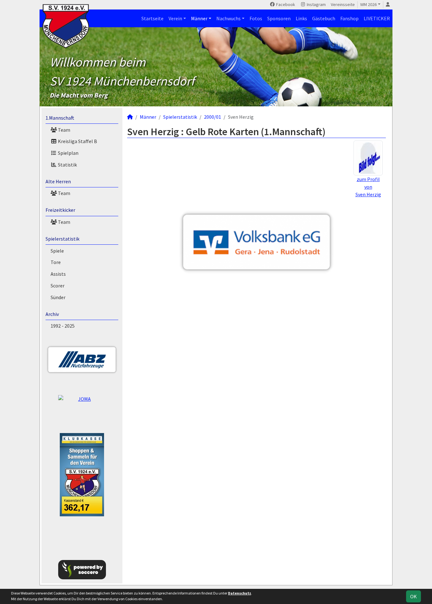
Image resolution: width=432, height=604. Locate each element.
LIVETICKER (377, 18)
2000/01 (212, 117)
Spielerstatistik (62, 239)
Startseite (152, 18)
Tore (56, 262)
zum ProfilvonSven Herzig (368, 187)
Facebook (285, 4)
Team (63, 130)
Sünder (58, 297)
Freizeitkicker (60, 210)
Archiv (52, 314)
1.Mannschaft (60, 118)
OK (413, 596)
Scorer (58, 285)
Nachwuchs (228, 18)
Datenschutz (239, 593)
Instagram (316, 4)
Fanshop (349, 18)
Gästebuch (323, 18)
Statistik (67, 164)
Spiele (57, 251)
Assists (58, 274)
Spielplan (67, 153)
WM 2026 (368, 4)
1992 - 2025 (63, 326)
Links (301, 18)
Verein (175, 18)
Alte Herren (58, 181)
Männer (199, 18)
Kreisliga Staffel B (77, 141)
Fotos (256, 18)
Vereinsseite (343, 4)
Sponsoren (279, 18)
